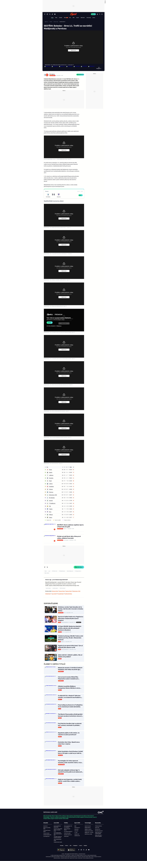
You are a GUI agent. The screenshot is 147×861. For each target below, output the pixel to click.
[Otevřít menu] (102, 14)
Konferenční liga (68, 612)
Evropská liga (61, 612)
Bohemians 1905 (76, 610)
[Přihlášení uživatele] (97, 14)
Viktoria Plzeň (55, 610)
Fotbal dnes (48, 612)
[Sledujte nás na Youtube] (55, 14)
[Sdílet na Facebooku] (45, 586)
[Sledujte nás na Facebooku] (45, 14)
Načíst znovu (73, 50)
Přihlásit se (58, 345)
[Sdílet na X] (47, 586)
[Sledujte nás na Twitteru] (50, 14)
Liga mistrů (54, 612)
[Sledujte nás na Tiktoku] (52, 14)
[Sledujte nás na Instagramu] (47, 14)
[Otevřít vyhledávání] (100, 14)
